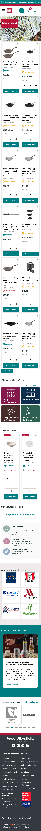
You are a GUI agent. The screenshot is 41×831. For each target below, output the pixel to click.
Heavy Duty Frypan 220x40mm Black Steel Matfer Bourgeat (29, 337)
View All (8, 371)
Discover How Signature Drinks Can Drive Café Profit (19, 663)
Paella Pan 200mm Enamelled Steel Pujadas (10, 336)
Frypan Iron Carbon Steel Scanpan (30, 225)
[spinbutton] (30, 85)
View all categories (31, 385)
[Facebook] (14, 746)
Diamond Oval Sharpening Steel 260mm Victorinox (10, 226)
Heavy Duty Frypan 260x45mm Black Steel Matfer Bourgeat (29, 172)
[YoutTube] (27, 746)
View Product (11, 91)
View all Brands (31, 702)
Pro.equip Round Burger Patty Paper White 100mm (11, 456)
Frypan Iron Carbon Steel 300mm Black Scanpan (30, 117)
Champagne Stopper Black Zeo (30, 279)
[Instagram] (19, 746)
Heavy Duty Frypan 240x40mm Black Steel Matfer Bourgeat (10, 172)
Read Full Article (12, 684)
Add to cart (30, 91)
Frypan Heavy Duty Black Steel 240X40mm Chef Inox (10, 281)
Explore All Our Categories (20, 514)
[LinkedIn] (23, 746)
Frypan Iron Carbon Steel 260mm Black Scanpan (11, 117)
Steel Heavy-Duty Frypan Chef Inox (10, 63)
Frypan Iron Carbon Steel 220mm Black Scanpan (30, 64)
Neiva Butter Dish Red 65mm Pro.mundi (29, 455)
